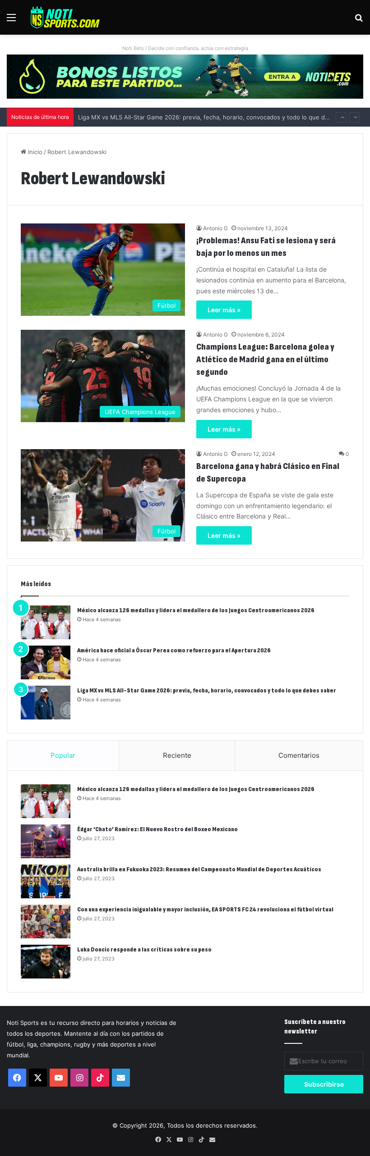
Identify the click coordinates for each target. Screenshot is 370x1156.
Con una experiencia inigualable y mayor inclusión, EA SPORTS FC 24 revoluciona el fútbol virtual (205, 909)
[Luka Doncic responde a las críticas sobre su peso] (45, 962)
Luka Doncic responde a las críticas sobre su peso (144, 949)
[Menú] (11, 20)
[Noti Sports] (65, 17)
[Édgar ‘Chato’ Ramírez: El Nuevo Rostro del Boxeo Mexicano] (45, 841)
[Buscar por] (358, 20)
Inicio (34, 151)
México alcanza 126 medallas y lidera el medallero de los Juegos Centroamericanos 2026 (195, 610)
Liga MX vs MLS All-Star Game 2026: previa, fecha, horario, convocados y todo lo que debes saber (217, 108)
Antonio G (215, 228)
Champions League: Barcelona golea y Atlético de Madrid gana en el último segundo (265, 359)
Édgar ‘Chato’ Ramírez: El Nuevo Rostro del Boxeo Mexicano (157, 829)
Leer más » (224, 310)
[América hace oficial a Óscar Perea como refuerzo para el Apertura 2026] (45, 662)
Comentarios (298, 755)
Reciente (177, 755)
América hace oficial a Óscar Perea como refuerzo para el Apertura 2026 (174, 650)
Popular (63, 755)
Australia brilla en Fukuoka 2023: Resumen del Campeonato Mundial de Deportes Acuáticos (199, 869)
